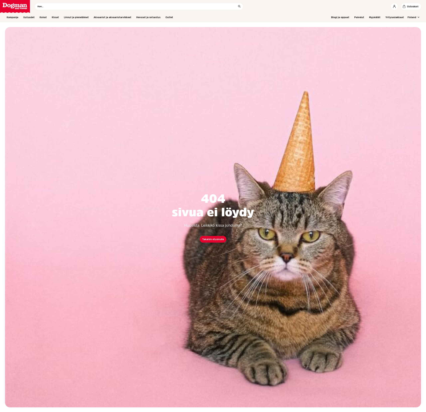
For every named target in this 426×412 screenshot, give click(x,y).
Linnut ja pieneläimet (76, 17)
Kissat (55, 17)
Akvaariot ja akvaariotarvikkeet (112, 17)
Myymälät (374, 17)
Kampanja (12, 17)
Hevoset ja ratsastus (148, 17)
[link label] (15, 6)
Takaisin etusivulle (213, 239)
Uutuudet (29, 17)
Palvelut (359, 17)
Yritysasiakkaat (394, 17)
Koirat (43, 17)
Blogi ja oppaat (340, 17)
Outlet (169, 17)
